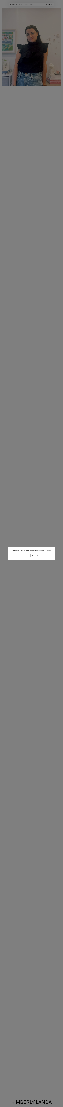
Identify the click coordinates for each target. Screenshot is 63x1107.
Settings (26, 555)
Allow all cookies (35, 555)
